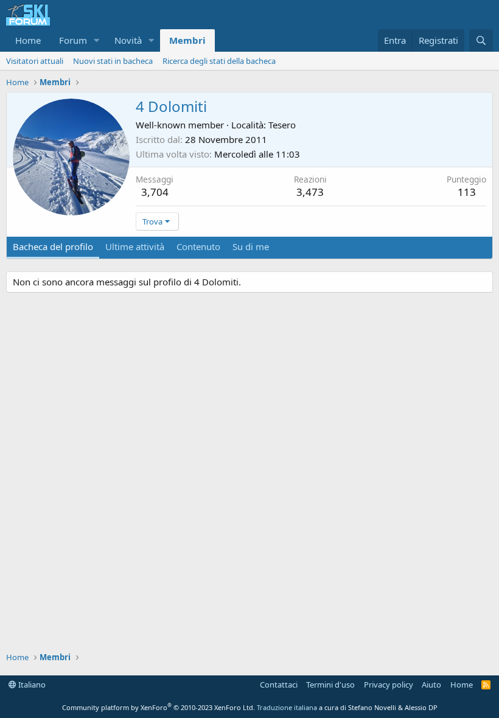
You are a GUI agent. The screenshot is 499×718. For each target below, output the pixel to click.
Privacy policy (388, 684)
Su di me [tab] (250, 246)
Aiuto (431, 684)
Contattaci (279, 684)
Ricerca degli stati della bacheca (219, 60)
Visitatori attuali (34, 60)
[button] (96, 40)
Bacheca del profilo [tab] (53, 246)
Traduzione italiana (287, 707)
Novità (128, 40)
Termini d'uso (330, 684)
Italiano (31, 684)
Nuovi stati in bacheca (113, 60)
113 (467, 192)
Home (28, 40)
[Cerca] (481, 40)
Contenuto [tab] (198, 246)
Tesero (282, 125)
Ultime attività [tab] (134, 246)
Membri (187, 40)
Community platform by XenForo (158, 707)
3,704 (155, 192)
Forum (73, 40)
